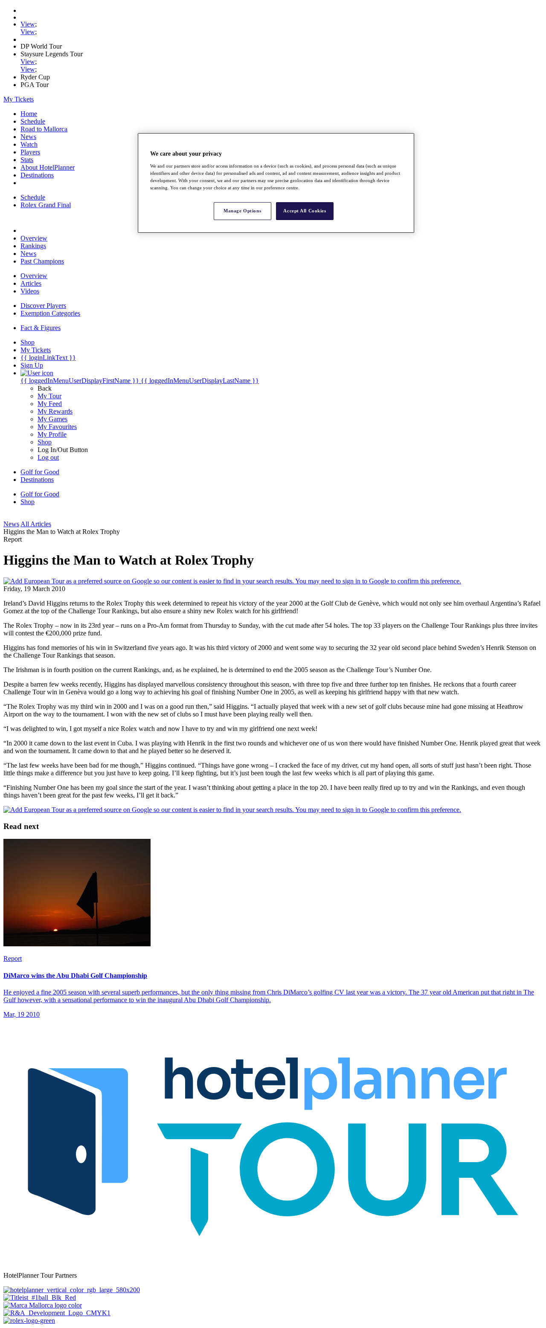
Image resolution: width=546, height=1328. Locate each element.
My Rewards (55, 411)
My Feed (50, 403)
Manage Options (242, 210)
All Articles (35, 524)
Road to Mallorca (43, 129)
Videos (29, 291)
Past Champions (42, 261)
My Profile (52, 434)
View (27, 24)
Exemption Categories (50, 313)
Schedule (32, 121)
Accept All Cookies (304, 210)
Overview (33, 238)
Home (28, 113)
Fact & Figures (40, 327)
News (28, 136)
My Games (52, 419)
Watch (29, 144)
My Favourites (57, 426)
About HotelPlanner (47, 167)
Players (30, 152)
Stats (26, 159)
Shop (45, 442)
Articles (30, 283)
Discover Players (43, 305)
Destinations (37, 175)
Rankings (33, 245)
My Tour (49, 396)
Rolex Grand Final (45, 205)
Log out (48, 457)
